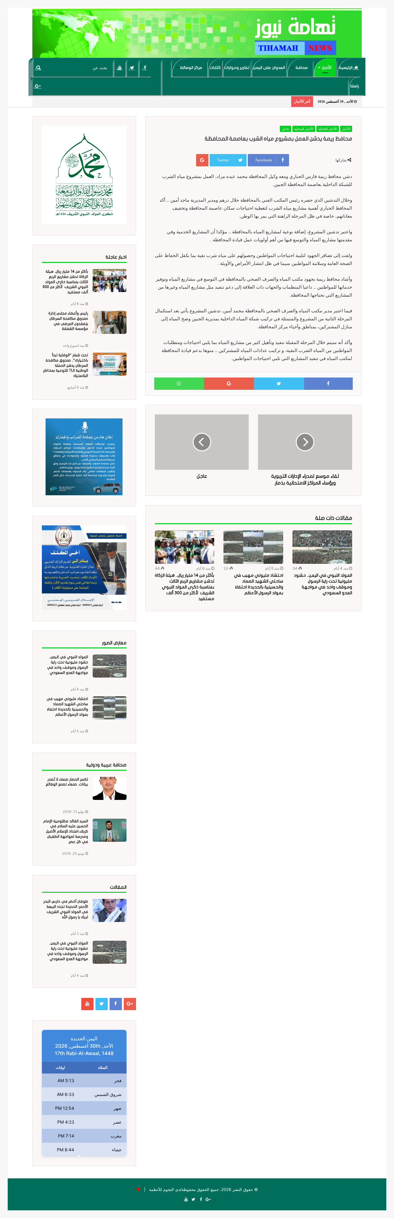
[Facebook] (144, 67)
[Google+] (37, 86)
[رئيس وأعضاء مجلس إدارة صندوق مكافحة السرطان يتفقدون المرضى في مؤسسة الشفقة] (110, 322)
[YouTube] (119, 67)
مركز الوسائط (191, 67)
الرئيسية (346, 67)
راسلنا (354, 86)
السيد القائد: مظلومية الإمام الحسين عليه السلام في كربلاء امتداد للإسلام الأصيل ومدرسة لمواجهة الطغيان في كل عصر (65, 831)
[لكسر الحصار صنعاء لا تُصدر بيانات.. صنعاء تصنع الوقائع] (110, 788)
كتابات (215, 67)
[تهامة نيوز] (197, 35)
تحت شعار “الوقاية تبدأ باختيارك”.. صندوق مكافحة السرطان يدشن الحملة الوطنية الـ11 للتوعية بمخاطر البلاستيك (65, 365)
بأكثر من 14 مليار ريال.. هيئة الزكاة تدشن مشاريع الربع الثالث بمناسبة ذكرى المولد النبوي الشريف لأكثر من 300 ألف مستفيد (184, 587)
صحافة (302, 67)
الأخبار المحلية (303, 129)
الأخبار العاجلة (327, 129)
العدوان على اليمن (269, 67)
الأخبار (327, 67)
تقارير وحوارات (236, 67)
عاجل (285, 129)
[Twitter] (132, 67)
